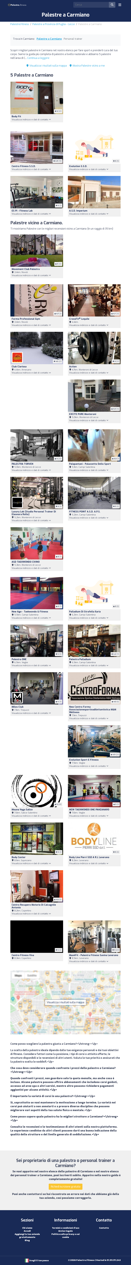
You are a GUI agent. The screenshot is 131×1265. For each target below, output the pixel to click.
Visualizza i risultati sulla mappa (48, 65)
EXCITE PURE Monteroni (82, 414)
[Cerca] (112, 5)
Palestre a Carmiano (49, 39)
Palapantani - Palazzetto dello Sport (90, 463)
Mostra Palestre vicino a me (88, 65)
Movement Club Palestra (26, 269)
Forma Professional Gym (26, 318)
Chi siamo (27, 1228)
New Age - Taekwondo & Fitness (30, 611)
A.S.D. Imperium (78, 210)
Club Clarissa (19, 366)
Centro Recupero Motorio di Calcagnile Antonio (34, 906)
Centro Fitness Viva (23, 955)
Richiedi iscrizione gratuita (65, 1186)
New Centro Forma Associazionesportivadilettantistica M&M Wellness (92, 709)
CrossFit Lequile (79, 318)
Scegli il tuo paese (39, 1260)
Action (73, 366)
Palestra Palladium (80, 659)
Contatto (104, 1228)
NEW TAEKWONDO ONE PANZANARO (89, 809)
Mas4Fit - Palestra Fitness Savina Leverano (93, 955)
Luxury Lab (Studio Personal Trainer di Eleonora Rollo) (34, 513)
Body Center (19, 857)
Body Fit (16, 116)
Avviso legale (65, 1231)
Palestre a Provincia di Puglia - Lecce (53, 24)
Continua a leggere (38, 58)
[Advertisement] (94, 105)
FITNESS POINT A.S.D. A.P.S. (84, 511)
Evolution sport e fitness (84, 759)
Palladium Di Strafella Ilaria (85, 611)
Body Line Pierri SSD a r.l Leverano (89, 857)
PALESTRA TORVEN (22, 463)
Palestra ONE (19, 659)
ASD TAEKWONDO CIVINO (26, 561)
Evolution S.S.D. (78, 166)
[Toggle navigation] (120, 5)
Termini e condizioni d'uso (65, 1228)
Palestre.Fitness (19, 24)
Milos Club (17, 706)
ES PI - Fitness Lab (22, 210)
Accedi (27, 1231)
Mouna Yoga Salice (22, 809)
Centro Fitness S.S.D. (24, 166)
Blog (27, 1240)
